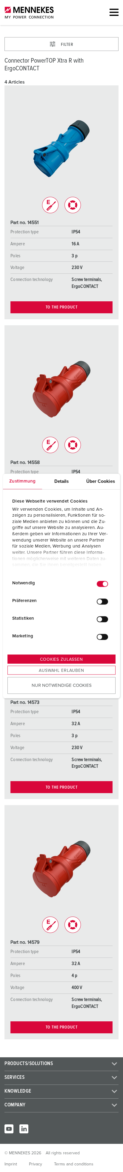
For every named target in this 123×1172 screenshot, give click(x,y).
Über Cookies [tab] (100, 481)
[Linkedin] (23, 1128)
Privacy (35, 1164)
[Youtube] (8, 1128)
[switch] (102, 601)
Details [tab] (61, 481)
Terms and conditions (73, 1164)
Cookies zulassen (61, 659)
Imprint (10, 1164)
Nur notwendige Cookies (62, 685)
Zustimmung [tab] (22, 481)
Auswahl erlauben (61, 671)
